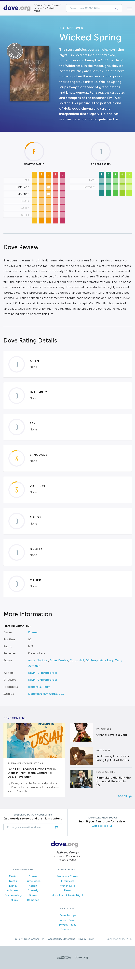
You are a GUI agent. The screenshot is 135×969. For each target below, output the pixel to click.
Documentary (13, 895)
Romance (33, 900)
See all (123, 796)
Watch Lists (67, 885)
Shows (33, 876)
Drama (33, 632)
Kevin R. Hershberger (42, 672)
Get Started (100, 825)
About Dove (67, 920)
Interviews (67, 881)
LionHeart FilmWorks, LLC (46, 693)
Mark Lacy (106, 660)
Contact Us (67, 929)
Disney (13, 885)
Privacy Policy (67, 924)
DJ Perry (92, 660)
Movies (13, 876)
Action (33, 885)
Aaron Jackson (38, 660)
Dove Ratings (67, 915)
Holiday (13, 900)
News (67, 890)
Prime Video (33, 881)
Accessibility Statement (61, 939)
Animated (13, 890)
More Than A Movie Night (67, 895)
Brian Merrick (59, 660)
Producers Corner (67, 876)
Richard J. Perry (39, 686)
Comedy (33, 890)
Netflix (13, 881)
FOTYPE (127, 939)
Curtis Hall (77, 660)
